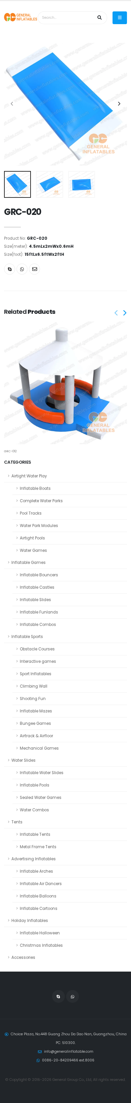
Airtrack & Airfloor (36, 736)
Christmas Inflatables (41, 945)
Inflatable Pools (34, 785)
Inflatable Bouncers (39, 575)
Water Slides (23, 760)
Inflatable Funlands (39, 612)
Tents (17, 822)
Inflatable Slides (35, 599)
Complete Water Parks (41, 501)
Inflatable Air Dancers (41, 883)
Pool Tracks (31, 513)
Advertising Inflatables (33, 859)
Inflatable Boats (35, 488)
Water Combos (34, 810)
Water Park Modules (39, 525)
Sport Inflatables (35, 674)
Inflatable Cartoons (38, 908)
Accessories (23, 957)
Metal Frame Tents (38, 847)
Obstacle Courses (37, 649)
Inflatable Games (28, 562)
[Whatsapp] (22, 269)
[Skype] (9, 269)
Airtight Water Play (29, 476)
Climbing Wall (33, 686)
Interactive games (38, 661)
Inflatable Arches (36, 871)
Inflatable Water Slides (41, 772)
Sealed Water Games (40, 797)
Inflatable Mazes (36, 711)
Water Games (33, 550)
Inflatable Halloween (40, 933)
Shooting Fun (33, 698)
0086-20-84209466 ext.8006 (68, 1060)
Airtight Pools (32, 538)
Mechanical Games (39, 748)
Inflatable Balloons (38, 896)
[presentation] (12, 104)
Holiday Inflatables (29, 920)
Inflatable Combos (38, 624)
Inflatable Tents (35, 834)
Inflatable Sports (27, 636)
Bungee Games (35, 723)
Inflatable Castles (37, 587)
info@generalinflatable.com (68, 1051)
